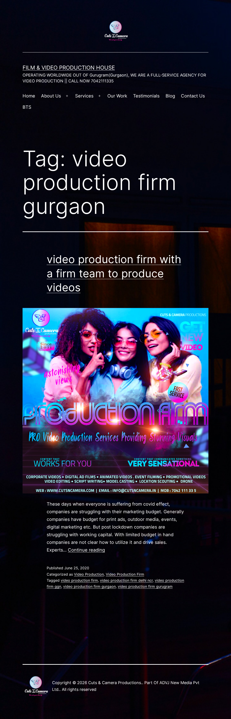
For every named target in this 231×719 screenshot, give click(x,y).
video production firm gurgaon (89, 586)
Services (84, 96)
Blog (170, 96)
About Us (51, 96)
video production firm (79, 580)
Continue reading (86, 550)
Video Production (89, 574)
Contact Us (193, 96)
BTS (27, 107)
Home (29, 96)
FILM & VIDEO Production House (69, 67)
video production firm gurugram (145, 586)
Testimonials (146, 96)
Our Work (117, 96)
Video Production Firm (125, 574)
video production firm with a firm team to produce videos (114, 273)
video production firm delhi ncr (126, 580)
